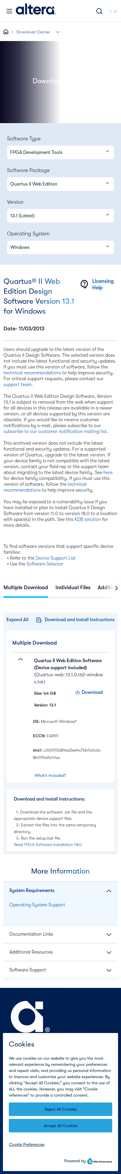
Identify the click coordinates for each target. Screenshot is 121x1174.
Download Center (33, 32)
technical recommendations (32, 373)
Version (15, 202)
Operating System (28, 234)
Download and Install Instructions (80, 619)
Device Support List (56, 558)
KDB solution (88, 519)
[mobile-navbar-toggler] (9, 11)
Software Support (27, 970)
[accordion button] (18, 683)
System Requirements (31, 890)
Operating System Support (37, 905)
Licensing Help (103, 284)
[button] (58, 31)
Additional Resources (31, 952)
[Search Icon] (99, 11)
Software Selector (44, 564)
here (107, 472)
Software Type (24, 139)
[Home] (35, 11)
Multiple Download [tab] (26, 587)
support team (17, 384)
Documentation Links (31, 934)
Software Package (28, 170)
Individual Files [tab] (73, 587)
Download (92, 692)
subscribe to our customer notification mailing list (55, 431)
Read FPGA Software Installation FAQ (48, 844)
